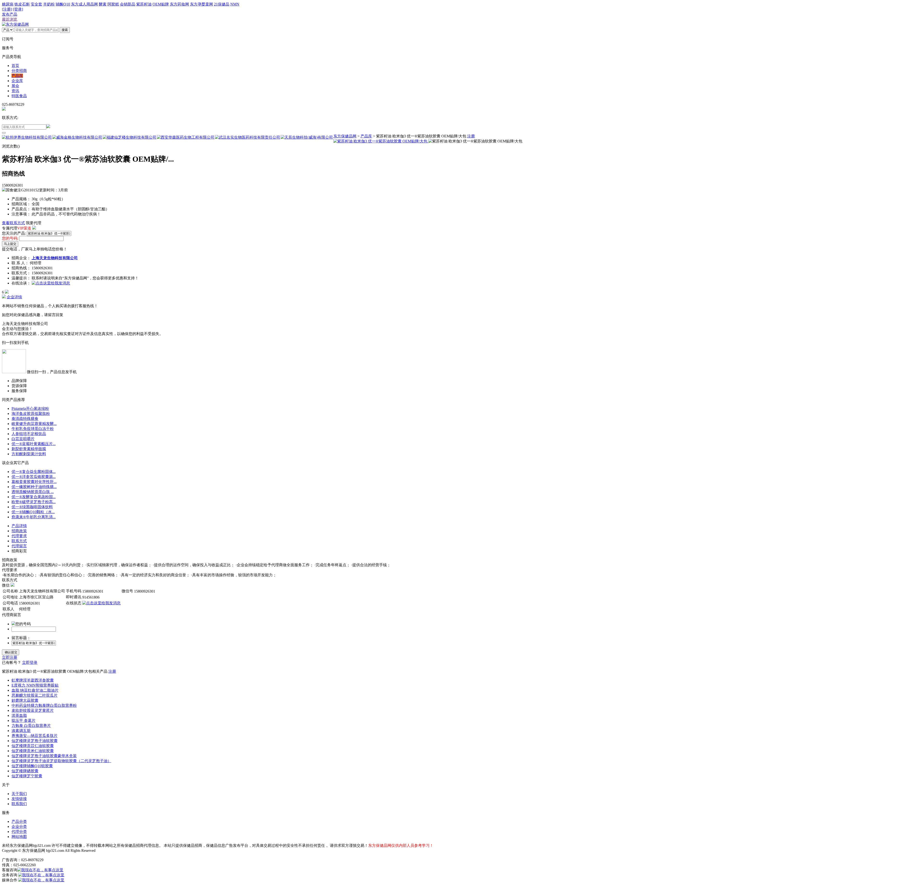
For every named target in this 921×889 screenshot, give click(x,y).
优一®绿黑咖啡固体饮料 (32, 507)
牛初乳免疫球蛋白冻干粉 (33, 429)
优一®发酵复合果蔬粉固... (34, 497)
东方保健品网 (344, 136)
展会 (15, 86)
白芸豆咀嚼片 (23, 439)
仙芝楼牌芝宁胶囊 (27, 776)
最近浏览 (9, 19)
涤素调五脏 (21, 731)
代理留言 (19, 546)
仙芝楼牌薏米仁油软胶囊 (33, 751)
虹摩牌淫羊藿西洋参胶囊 (33, 680)
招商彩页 (19, 551)
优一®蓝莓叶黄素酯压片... (34, 444)
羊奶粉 (49, 4)
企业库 (17, 81)
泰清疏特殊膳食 (25, 419)
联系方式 (19, 541)
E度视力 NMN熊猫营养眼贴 (35, 685)
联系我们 (19, 804)
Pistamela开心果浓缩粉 (30, 408)
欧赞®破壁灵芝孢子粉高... (34, 502)
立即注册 (9, 657)
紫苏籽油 (144, 4)
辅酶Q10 (63, 4)
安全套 (36, 4)
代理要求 (19, 536)
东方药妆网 (179, 4)
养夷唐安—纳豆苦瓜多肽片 (35, 736)
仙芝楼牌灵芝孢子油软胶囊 (35, 741)
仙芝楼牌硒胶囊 (25, 771)
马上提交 (10, 244)
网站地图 (19, 837)
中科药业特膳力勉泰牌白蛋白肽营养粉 (44, 705)
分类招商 (19, 71)
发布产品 (9, 14)
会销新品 (127, 4)
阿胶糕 (113, 4)
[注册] (7, 9)
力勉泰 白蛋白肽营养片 (31, 726)
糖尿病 (7, 4)
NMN (234, 4)
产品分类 (19, 821)
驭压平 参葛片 (23, 720)
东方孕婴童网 (201, 4)
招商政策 (19, 531)
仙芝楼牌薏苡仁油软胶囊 (33, 746)
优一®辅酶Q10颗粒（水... (33, 512)
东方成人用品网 (84, 4)
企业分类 (19, 826)
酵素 (102, 4)
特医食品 (19, 96)
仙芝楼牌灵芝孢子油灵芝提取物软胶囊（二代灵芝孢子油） (61, 761)
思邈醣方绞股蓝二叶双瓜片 (35, 695)
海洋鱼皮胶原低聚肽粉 (31, 414)
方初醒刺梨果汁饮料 (29, 454)
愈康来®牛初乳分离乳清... (34, 517)
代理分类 (19, 832)
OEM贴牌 (161, 4)
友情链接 (19, 799)
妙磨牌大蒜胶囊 (25, 700)
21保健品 (221, 4)
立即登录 (29, 662)
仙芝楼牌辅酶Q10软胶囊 (32, 766)
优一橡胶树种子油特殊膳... (34, 487)
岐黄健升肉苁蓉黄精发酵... (34, 424)
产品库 (17, 76)
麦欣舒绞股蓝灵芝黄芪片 (33, 710)
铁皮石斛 (22, 4)
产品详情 (19, 526)
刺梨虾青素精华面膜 (29, 449)
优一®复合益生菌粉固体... (34, 472)
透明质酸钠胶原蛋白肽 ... (33, 492)
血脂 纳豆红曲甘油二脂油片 (35, 690)
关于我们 (19, 794)
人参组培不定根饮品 (29, 434)
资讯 (15, 91)
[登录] (18, 9)
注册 (471, 136)
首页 (15, 66)
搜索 (65, 30)
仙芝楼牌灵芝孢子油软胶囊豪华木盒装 (44, 756)
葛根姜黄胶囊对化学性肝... (34, 482)
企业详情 (14, 297)
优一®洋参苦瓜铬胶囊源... (34, 477)
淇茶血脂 (19, 715)
